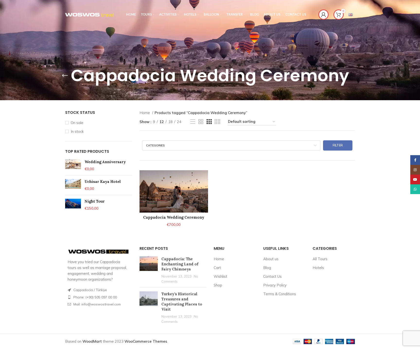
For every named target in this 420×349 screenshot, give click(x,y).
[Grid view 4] (217, 121)
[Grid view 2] (200, 121)
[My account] (323, 14)
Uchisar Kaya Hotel (103, 181)
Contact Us (272, 276)
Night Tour (95, 201)
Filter (338, 145)
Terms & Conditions (279, 294)
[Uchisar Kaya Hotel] (73, 185)
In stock (77, 131)
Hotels (318, 267)
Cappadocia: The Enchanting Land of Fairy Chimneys (179, 264)
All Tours (320, 259)
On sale (77, 122)
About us (271, 259)
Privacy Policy (275, 285)
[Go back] (65, 76)
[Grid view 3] (209, 121)
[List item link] (99, 297)
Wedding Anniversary (105, 162)
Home (145, 112)
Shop (218, 285)
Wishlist (220, 276)
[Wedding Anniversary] (73, 165)
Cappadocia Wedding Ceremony (173, 217)
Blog (267, 267)
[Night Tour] (73, 205)
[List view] (192, 121)
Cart (217, 267)
